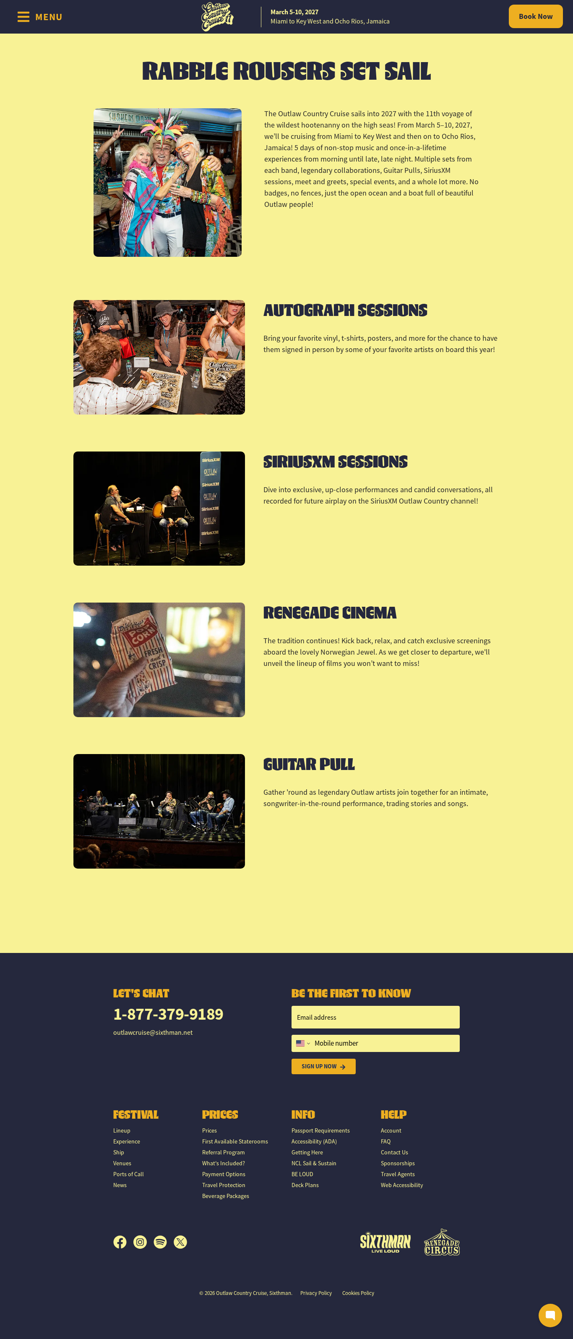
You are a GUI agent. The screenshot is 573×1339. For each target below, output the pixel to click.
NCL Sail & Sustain (314, 1163)
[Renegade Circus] (442, 1242)
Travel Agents (398, 1174)
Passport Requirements (321, 1130)
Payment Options (223, 1174)
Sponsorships (398, 1163)
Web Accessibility (402, 1185)
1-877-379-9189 (168, 1014)
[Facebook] (123, 1242)
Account (391, 1130)
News (120, 1185)
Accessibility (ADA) (314, 1141)
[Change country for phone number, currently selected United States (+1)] (302, 1043)
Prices (209, 1130)
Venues (122, 1163)
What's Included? (223, 1163)
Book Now (536, 16)
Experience (126, 1141)
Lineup (121, 1130)
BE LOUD (302, 1174)
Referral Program (223, 1152)
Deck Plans (305, 1185)
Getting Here (307, 1152)
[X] (180, 1242)
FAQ (386, 1141)
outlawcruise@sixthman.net (153, 1032)
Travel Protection (223, 1185)
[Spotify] (164, 1242)
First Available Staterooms (235, 1141)
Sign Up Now (319, 1066)
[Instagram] (143, 1242)
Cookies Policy (358, 1293)
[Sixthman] (385, 1242)
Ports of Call (128, 1174)
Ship (118, 1152)
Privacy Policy (316, 1293)
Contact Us (394, 1152)
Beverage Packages (225, 1196)
